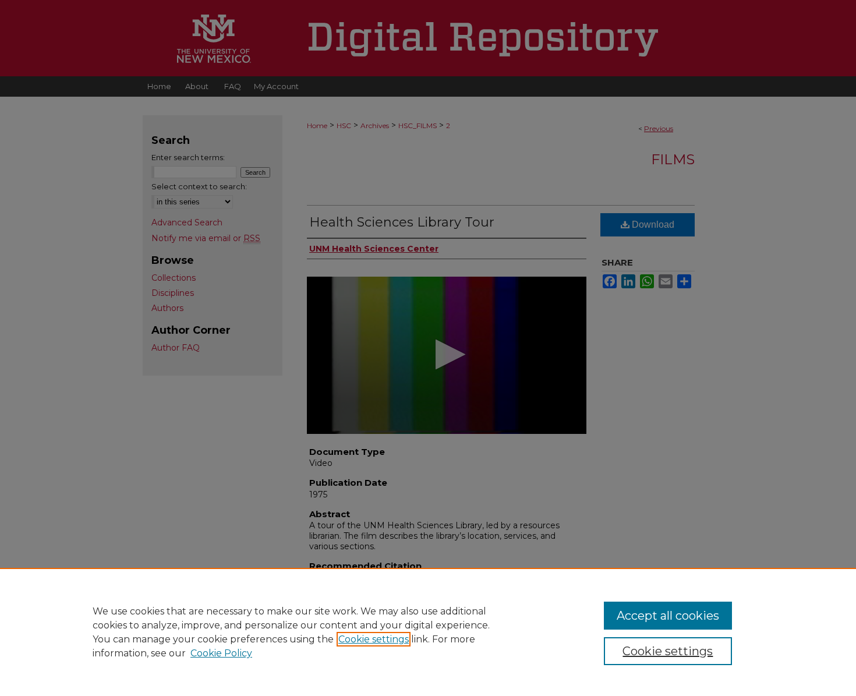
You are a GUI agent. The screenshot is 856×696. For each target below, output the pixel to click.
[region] (428, 632)
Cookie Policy (221, 653)
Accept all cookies (668, 616)
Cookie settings (373, 639)
